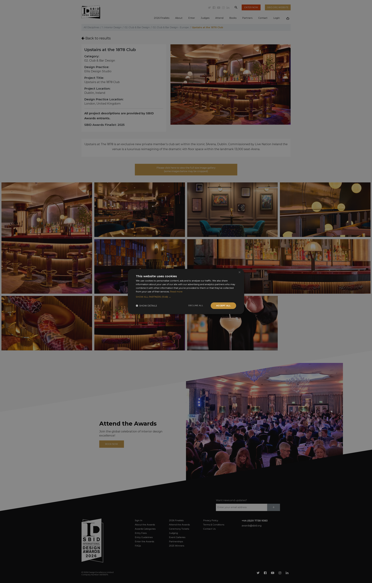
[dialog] (186, 291)
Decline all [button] (195, 305)
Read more (176, 291)
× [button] (239, 272)
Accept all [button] (223, 305)
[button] (186, 297)
